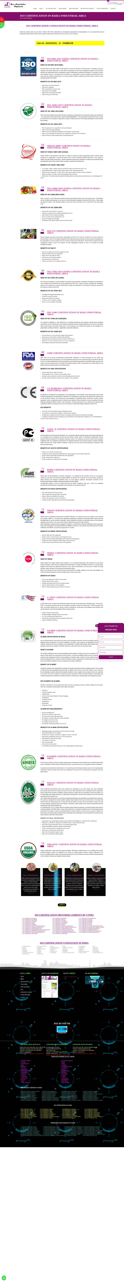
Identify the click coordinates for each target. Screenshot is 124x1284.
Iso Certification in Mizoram (91, 1109)
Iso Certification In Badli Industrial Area (89, 929)
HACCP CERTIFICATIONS (74, 875)
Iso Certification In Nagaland (69, 1110)
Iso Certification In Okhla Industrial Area (62, 928)
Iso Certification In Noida (46, 1117)
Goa (22, 1065)
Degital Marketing (25, 994)
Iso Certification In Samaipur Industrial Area (90, 928)
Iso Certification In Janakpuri (59, 921)
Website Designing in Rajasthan (28, 1095)
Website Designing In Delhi (48, 1096)
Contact (113, 8)
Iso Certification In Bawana (29, 922)
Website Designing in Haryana (28, 1096)
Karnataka (24, 1069)
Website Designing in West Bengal (29, 1097)
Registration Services (87, 8)
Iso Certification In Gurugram (30, 918)
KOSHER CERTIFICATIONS (52, 875)
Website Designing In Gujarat (69, 1094)
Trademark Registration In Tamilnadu (73, 1129)
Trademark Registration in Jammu (52, 1126)
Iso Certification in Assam (27, 1110)
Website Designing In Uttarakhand (70, 1097)
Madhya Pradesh (26, 1071)
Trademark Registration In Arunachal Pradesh (32, 1135)
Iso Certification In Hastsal (86, 924)
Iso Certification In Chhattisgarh (48, 1114)
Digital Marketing (102, 8)
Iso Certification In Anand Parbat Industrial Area (34, 926)
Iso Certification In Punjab (27, 1111)
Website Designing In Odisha (69, 1092)
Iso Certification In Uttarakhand (92, 1115)
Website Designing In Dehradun (69, 1091)
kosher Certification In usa (69, 1117)
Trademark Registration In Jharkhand (74, 1131)
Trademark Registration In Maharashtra (30, 1131)
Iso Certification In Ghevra (86, 923)
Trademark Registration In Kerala (52, 1131)
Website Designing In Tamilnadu (69, 1095)
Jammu (23, 1068)
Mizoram (24, 1073)
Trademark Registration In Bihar (51, 1128)
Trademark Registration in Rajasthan (73, 1126)
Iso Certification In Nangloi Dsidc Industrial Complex (92, 927)
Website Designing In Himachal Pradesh (71, 1100)
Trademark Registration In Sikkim (52, 1129)
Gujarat (64, 1065)
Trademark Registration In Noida (72, 1134)
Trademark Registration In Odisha (91, 1128)
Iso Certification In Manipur (47, 1115)
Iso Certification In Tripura (91, 1111)
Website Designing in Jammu (49, 1091)
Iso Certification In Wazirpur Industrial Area (63, 929)
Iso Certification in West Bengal (92, 1112)
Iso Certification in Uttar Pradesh (29, 1116)
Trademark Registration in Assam (29, 1128)
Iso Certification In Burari (59, 924)
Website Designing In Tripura (90, 1095)
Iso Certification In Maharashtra (28, 1114)
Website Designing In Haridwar (90, 1099)
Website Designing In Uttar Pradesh (50, 1100)
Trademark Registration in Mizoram (91, 1126)
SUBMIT (111, 657)
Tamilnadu (24, 1078)
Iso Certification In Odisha (91, 1110)
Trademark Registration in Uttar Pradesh (31, 1134)
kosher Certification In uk (91, 1117)
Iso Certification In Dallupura (29, 924)
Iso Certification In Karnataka (70, 1112)
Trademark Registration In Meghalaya (74, 1133)
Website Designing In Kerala (89, 1096)
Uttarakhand (65, 1079)
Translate (119, 4)
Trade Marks (62, 8)
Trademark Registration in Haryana (29, 1130)
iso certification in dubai (88, 1135)
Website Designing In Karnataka (69, 1096)
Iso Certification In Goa (26, 1117)
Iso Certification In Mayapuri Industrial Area (33, 927)
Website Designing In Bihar (48, 1094)
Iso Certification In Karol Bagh (30, 919)
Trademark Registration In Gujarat (52, 1130)
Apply (62, 905)
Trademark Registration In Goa (51, 1134)
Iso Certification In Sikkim (47, 1111)
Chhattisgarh (25, 1063)
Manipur (64, 1072)
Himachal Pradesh (67, 1066)
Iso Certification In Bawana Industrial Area (63, 926)
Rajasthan (24, 1076)
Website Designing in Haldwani (28, 1099)
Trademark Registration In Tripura (91, 1129)
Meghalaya (24, 1072)
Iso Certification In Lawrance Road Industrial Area (91, 926)
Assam (23, 1062)
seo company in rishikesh (71, 1135)
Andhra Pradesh (26, 1060)
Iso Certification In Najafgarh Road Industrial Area (64, 932)
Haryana (23, 1066)
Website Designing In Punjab (90, 1092)
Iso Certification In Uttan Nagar (30, 933)
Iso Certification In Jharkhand (92, 1114)
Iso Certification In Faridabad (60, 918)
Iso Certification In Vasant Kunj (60, 922)
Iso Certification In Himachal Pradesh (49, 1116)
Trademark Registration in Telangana (30, 1133)
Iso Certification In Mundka (86, 922)
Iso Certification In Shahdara (86, 921)
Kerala (63, 1069)
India (22, 1081)
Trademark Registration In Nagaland (73, 1128)
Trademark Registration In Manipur (52, 1133)
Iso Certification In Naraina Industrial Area (89, 932)
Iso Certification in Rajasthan (69, 1109)
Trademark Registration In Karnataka (73, 1130)
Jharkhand (65, 1068)
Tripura (23, 1079)
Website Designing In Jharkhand (91, 1097)
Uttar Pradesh (25, 1082)
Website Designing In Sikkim (49, 1095)
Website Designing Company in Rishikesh (93, 1100)
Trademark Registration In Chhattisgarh (92, 1131)
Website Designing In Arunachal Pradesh (93, 1094)
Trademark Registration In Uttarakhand (92, 1133)
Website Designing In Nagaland (49, 1092)
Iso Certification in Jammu (47, 1109)
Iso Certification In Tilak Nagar (60, 933)
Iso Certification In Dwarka (86, 919)
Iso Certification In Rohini (59, 919)
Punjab (64, 1075)
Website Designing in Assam (28, 1094)
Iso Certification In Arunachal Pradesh (72, 1116)
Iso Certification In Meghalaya (70, 1115)
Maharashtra (65, 1071)
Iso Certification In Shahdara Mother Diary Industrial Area (36, 929)
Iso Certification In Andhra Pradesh (93, 1116)
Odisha (23, 1075)
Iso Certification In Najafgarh (60, 923)
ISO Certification (51, 8)
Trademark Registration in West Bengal (92, 1130)
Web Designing (73, 8)
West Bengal (65, 1082)
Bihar (63, 1062)
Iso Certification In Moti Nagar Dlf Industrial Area (64, 927)
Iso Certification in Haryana (27, 1112)
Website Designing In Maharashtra (50, 1099)
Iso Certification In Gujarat (47, 1112)
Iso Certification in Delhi (26, 1109)
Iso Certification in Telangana (28, 1115)
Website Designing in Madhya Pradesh (30, 1091)
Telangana (65, 1078)
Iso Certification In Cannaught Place (88, 918)
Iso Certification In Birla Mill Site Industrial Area (34, 931)
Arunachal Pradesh (67, 1060)
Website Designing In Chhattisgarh (50, 1097)
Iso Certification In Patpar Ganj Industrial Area (33, 932)
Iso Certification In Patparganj (30, 921)
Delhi (63, 1063)
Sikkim (64, 1076)
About (41, 8)
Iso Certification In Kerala (69, 1114)
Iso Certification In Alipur (29, 923)
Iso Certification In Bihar (46, 1110)
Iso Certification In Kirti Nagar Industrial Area (63, 931)
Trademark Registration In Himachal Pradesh (94, 1134)
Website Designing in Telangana (28, 1100)
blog (22, 989)
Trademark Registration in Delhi (28, 1126)
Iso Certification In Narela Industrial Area (32, 928)
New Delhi (65, 1073)
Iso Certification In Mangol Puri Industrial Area (90, 931)
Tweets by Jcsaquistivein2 (70, 976)
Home (35, 8)
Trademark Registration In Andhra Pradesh (54, 1135)
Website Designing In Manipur (69, 1099)
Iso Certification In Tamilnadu (69, 1111)
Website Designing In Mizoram (28, 1092)
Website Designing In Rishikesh (90, 1091)
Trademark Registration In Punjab (29, 1129)
